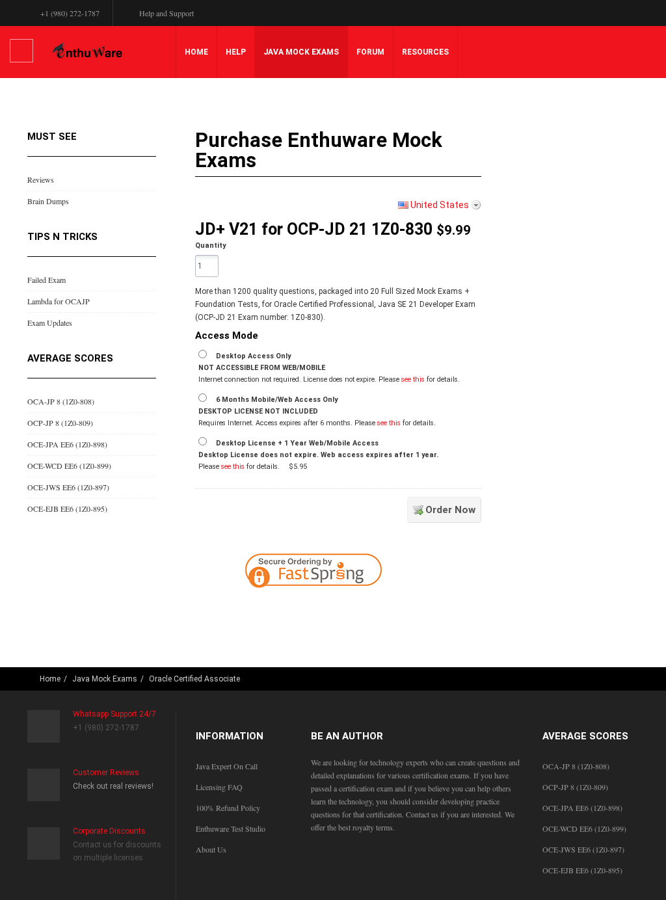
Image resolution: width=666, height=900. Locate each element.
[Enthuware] (87, 50)
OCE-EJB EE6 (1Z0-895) (67, 508)
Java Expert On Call (227, 766)
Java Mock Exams (301, 52)
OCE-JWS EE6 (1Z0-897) (68, 487)
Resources (425, 52)
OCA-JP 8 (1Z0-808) (60, 401)
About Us (211, 849)
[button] (395, 609)
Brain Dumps (48, 201)
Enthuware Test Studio (230, 828)
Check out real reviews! (113, 786)
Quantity (210, 245)
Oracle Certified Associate (194, 678)
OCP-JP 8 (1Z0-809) (60, 422)
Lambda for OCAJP (58, 301)
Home (196, 52)
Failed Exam (46, 279)
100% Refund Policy (228, 807)
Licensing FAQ (219, 787)
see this (413, 379)
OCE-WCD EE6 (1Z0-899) (69, 465)
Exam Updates (49, 322)
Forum (370, 52)
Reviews (40, 179)
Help (236, 52)
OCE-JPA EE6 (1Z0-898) (67, 444)
